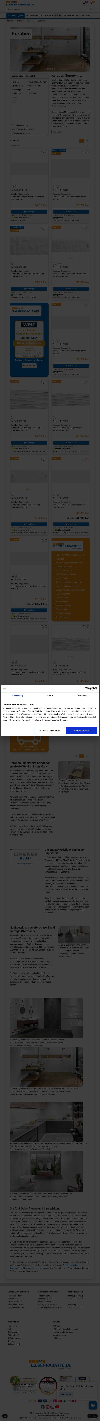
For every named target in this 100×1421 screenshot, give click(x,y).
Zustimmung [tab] (17, 696)
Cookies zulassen (81, 730)
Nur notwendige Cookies (49, 730)
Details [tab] (50, 696)
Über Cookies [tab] (83, 696)
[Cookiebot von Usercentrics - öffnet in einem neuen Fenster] (86, 689)
